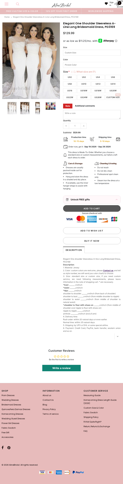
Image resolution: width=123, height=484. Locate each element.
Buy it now (91, 241)
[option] (22, 11)
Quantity (67, 120)
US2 (84, 77)
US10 (83, 84)
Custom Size (113, 97)
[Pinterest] (8, 448)
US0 (70, 77)
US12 (98, 84)
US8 (70, 84)
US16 (69, 90)
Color (65, 59)
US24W (83, 97)
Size (65, 47)
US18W (97, 90)
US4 (98, 77)
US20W (113, 90)
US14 (113, 84)
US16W (83, 90)
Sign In (112, 3)
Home (7, 17)
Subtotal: (67, 132)
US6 (113, 77)
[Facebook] (3, 448)
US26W (98, 97)
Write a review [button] (61, 368)
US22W (69, 97)
